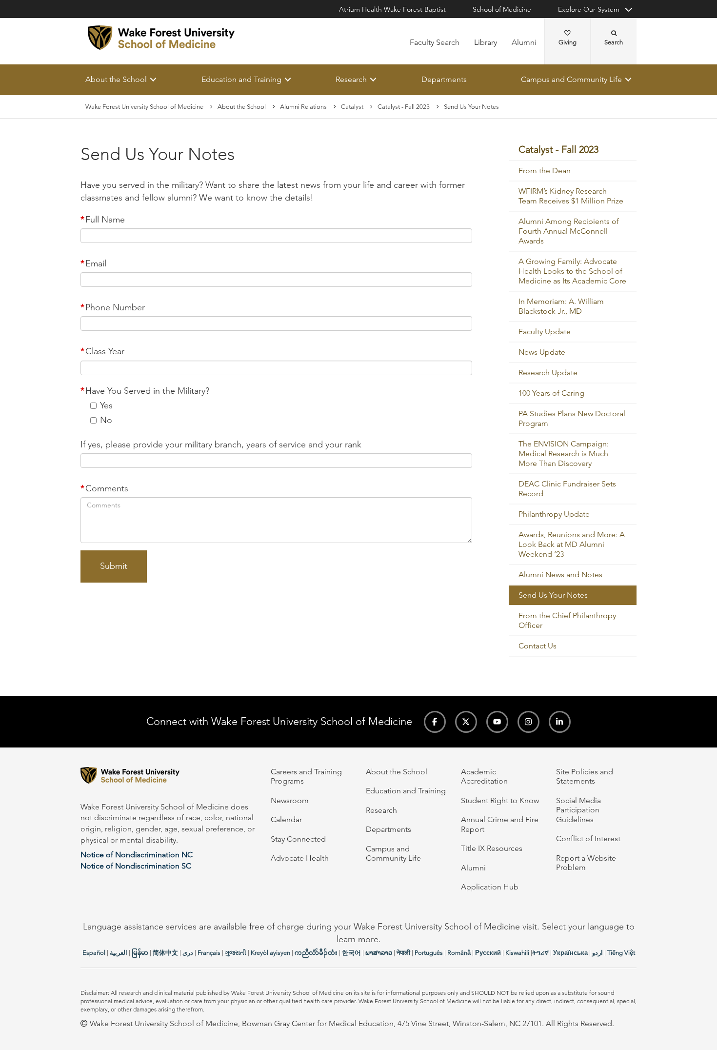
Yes (106, 405)
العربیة (118, 952)
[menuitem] (573, 150)
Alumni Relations (303, 106)
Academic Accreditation (484, 776)
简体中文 (165, 952)
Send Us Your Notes (553, 595)
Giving (567, 42)
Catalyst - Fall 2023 (404, 106)
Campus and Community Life (571, 79)
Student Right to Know (500, 800)
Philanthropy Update (554, 514)
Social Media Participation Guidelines (578, 810)
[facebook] (435, 722)
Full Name (105, 219)
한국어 (351, 952)
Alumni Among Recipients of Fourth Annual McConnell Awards (568, 231)
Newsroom (290, 800)
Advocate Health (300, 858)
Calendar (286, 819)
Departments (444, 79)
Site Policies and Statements (584, 776)
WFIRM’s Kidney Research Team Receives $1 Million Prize (570, 196)
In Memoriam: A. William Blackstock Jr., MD (561, 306)
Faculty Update (544, 332)
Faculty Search (434, 42)
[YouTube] (497, 722)
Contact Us (537, 646)
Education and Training (241, 79)
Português (429, 952)
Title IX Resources (491, 848)
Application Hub (489, 886)
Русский (488, 952)
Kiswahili (517, 952)
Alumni (524, 42)
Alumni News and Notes (560, 575)
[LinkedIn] (560, 722)
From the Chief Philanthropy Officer (567, 620)
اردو (597, 952)
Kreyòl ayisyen (270, 952)
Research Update (548, 373)
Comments (106, 489)
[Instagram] (528, 722)
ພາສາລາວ (378, 952)
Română (459, 952)
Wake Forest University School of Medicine (144, 106)
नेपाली (403, 952)
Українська (570, 952)
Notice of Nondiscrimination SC (135, 865)
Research (351, 79)
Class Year (104, 351)
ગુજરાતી (235, 952)
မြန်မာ (140, 952)
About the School (116, 79)
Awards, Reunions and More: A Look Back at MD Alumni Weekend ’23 (571, 544)
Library (485, 42)
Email (95, 263)
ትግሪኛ (540, 952)
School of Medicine (502, 9)
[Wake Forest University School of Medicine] (161, 37)
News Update (541, 352)
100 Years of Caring (551, 393)
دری (187, 952)
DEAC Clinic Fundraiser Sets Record (567, 489)
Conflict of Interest (588, 838)
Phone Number (115, 308)
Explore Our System (588, 9)
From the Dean (544, 171)
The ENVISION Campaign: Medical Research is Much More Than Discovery (563, 454)
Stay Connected (298, 839)
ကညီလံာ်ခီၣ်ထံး (316, 952)
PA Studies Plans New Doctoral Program (571, 418)
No (106, 420)
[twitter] (466, 722)
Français (209, 952)
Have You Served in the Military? (147, 390)
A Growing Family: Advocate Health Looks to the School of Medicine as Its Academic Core (572, 271)
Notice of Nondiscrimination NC (136, 854)
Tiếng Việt (621, 952)
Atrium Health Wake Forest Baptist (392, 9)
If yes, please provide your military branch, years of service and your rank (220, 444)
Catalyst (352, 106)
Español (93, 952)
